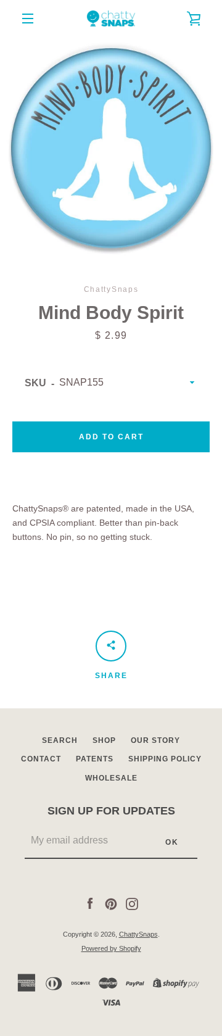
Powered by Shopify (111, 948)
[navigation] (27, 18)
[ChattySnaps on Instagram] (132, 903)
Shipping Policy (165, 759)
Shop (104, 740)
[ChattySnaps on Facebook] (90, 903)
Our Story (155, 740)
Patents (94, 759)
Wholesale (111, 778)
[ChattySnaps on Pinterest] (111, 903)
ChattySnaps (138, 934)
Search (60, 740)
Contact (41, 759)
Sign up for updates (111, 811)
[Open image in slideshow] (111, 148)
